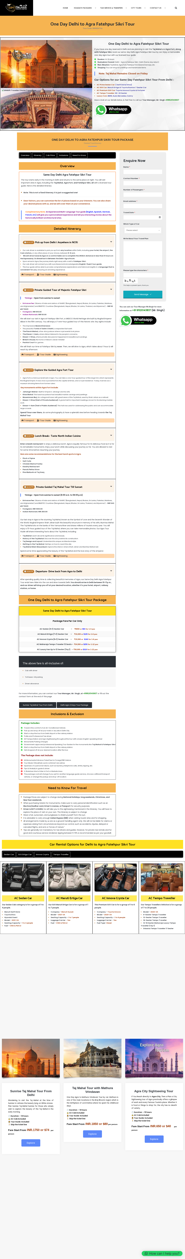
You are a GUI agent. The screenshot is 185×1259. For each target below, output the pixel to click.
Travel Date (129, 212)
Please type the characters (135, 270)
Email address (130, 201)
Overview (25, 155)
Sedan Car (9, 854)
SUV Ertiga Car (25, 854)
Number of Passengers (133, 190)
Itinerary (37, 155)
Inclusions (63, 155)
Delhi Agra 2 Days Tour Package (74, 705)
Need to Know (79, 155)
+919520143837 (172, 100)
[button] (162, 1253)
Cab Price (50, 155)
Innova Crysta (42, 854)
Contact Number (131, 178)
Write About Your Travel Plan (135, 238)
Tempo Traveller (61, 854)
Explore (31, 1142)
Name (126, 167)
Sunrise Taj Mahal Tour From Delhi (37, 705)
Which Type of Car (131, 224)
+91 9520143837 (141, 310)
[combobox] (142, 217)
